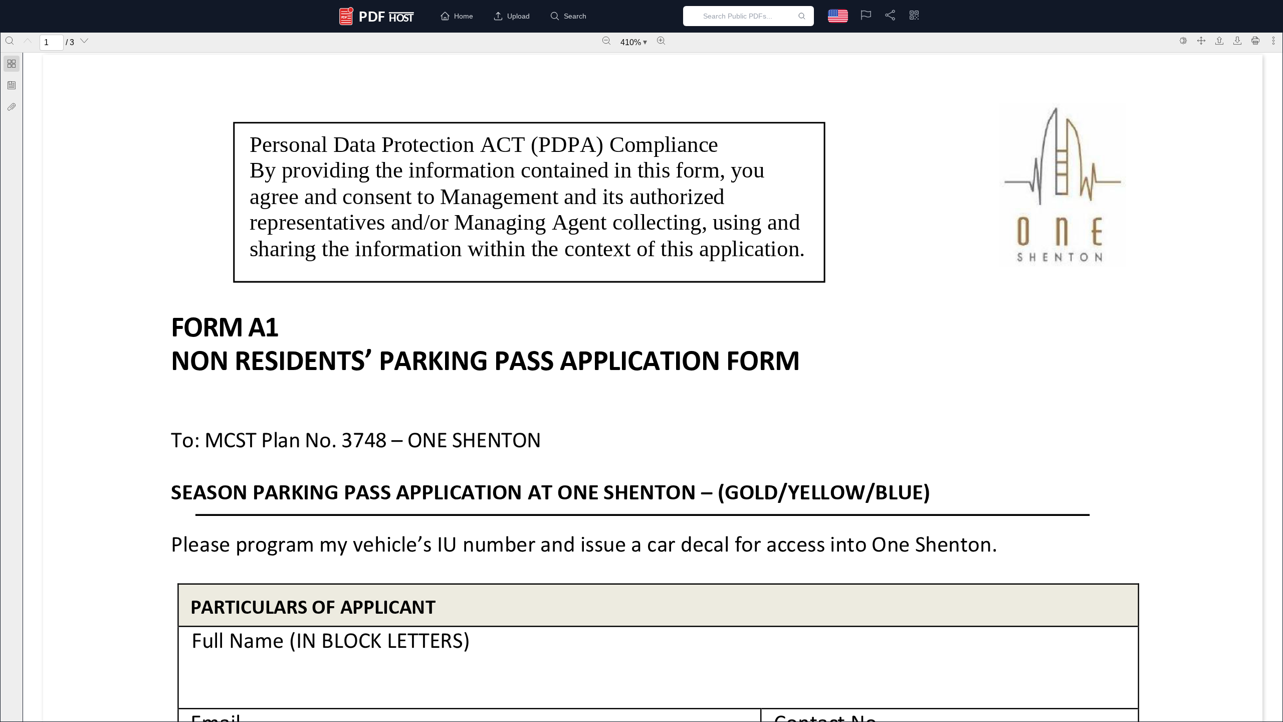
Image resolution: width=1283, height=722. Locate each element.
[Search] (10, 41)
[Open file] (1219, 41)
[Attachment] (12, 107)
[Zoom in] (661, 41)
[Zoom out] (606, 41)
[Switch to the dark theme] (1183, 41)
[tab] (12, 65)
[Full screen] (1201, 41)
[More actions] (1273, 41)
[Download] (1237, 41)
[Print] (1255, 41)
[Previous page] (28, 41)
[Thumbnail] (12, 64)
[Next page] (84, 41)
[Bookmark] (12, 85)
